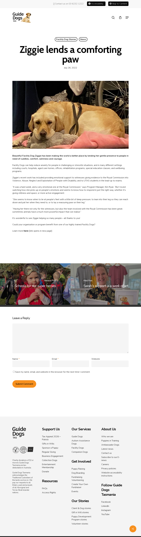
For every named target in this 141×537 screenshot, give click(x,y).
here (26, 230)
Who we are (107, 436)
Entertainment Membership (48, 466)
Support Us (51, 429)
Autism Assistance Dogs (81, 442)
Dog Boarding (78, 472)
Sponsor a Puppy (50, 447)
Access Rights (49, 492)
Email (55, 358)
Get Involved (81, 461)
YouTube (105, 514)
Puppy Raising (78, 468)
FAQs (44, 488)
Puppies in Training (110, 440)
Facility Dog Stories (66, 39)
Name (16, 358)
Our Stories (80, 500)
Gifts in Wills (48, 443)
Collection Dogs (49, 460)
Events (75, 491)
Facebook (106, 501)
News (83, 39)
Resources (50, 481)
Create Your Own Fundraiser (80, 486)
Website (95, 358)
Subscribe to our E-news (110, 459)
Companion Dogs (80, 452)
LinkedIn (105, 506)
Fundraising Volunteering (78, 479)
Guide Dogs (77, 436)
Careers (105, 464)
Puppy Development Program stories (81, 518)
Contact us (106, 453)
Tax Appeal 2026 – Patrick (51, 438)
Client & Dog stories (81, 508)
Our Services (81, 429)
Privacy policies (108, 468)
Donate (45, 471)
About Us (108, 429)
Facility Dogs (78, 447)
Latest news (107, 448)
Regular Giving (49, 452)
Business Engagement (52, 456)
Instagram (106, 510)
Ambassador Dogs (110, 444)
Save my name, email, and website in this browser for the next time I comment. (52, 371)
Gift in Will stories (80, 512)
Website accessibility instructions (111, 474)
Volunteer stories (80, 523)
